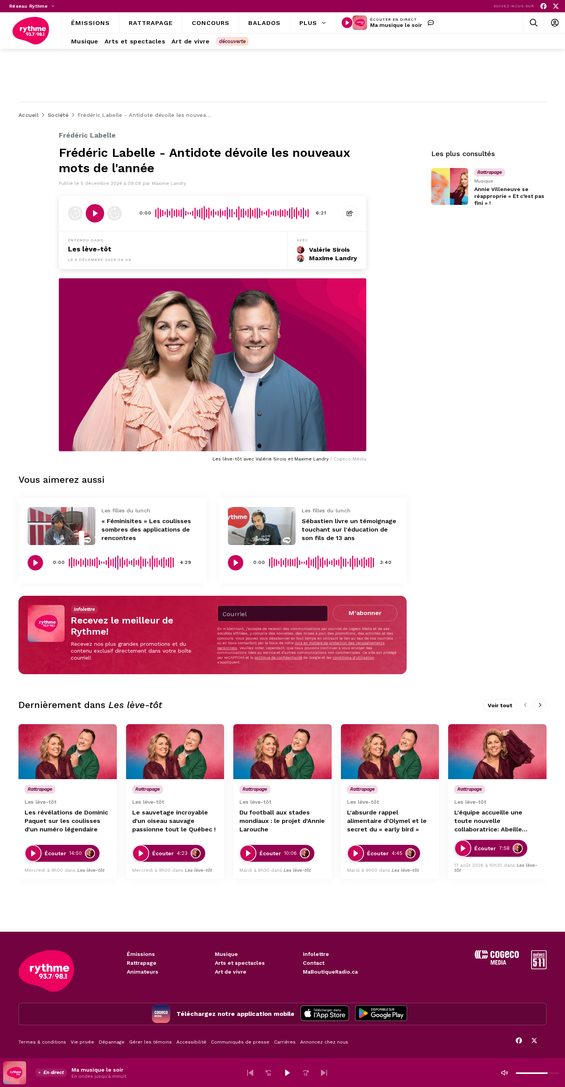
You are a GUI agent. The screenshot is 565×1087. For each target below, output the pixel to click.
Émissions (141, 954)
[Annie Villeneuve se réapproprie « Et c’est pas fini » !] (449, 186)
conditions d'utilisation (353, 657)
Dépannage (112, 1042)
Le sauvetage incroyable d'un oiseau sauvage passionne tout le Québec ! (174, 821)
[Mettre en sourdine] (504, 1072)
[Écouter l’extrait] (95, 213)
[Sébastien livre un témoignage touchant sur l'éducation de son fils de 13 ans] (262, 526)
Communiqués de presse (240, 1042)
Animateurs (142, 972)
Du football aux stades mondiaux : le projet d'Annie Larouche (282, 821)
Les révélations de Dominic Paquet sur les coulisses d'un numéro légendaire (66, 821)
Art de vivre (230, 972)
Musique (226, 954)
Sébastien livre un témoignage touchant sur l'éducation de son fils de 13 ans (349, 529)
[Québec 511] (539, 967)
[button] (250, 1072)
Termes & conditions (42, 1042)
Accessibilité (191, 1042)
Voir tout (500, 705)
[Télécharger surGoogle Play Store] (381, 1014)
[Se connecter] (554, 22)
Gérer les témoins (150, 1042)
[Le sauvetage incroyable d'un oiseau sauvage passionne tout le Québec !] (175, 752)
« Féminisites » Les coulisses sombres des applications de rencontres (146, 529)
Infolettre (316, 954)
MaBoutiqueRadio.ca (330, 972)
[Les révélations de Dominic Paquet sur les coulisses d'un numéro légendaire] (67, 752)
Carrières (285, 1042)
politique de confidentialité (278, 657)
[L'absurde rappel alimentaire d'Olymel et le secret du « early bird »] (390, 752)
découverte (232, 41)
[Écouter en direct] (347, 23)
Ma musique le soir (396, 25)
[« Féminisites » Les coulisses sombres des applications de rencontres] (61, 526)
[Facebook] (543, 6)
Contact (313, 963)
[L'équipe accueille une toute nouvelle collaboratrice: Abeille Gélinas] (497, 752)
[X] (556, 6)
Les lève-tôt (89, 249)
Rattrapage (141, 963)
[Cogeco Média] (497, 962)
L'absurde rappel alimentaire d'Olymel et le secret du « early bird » (387, 821)
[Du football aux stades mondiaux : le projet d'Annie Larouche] (282, 752)
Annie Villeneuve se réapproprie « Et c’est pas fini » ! (509, 196)
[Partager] (349, 213)
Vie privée (82, 1042)
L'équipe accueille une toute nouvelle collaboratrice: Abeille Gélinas (488, 821)
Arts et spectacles (240, 963)
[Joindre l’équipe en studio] (431, 22)
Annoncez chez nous (324, 1042)
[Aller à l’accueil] (30, 31)
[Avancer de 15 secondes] (114, 213)
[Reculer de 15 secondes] (75, 213)
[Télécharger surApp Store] (325, 1014)
